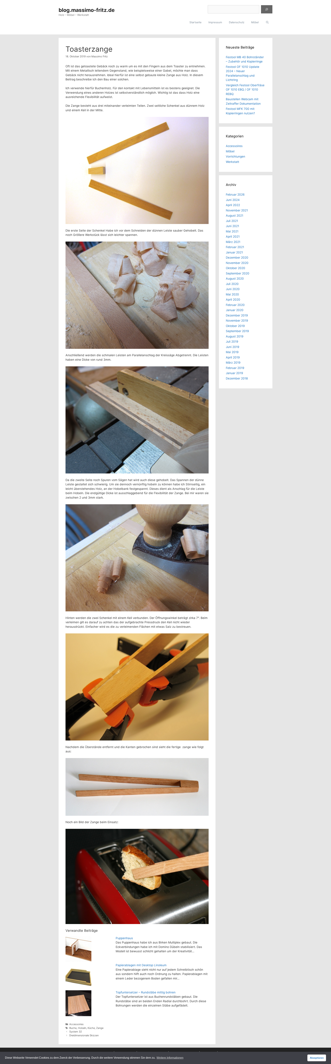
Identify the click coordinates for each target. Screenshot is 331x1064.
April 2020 (233, 299)
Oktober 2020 (235, 268)
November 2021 (237, 210)
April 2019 (233, 357)
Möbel (255, 22)
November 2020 (237, 263)
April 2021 (233, 236)
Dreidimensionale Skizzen (84, 1035)
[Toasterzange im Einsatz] (137, 876)
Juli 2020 (232, 284)
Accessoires (76, 1024)
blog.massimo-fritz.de (87, 10)
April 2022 (233, 205)
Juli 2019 (232, 341)
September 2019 (237, 331)
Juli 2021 (232, 221)
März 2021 (233, 242)
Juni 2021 (232, 226)
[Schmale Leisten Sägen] (137, 420)
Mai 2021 (232, 231)
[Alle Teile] (137, 170)
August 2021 (234, 215)
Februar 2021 (235, 247)
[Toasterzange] (137, 787)
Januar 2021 (234, 252)
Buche (73, 1027)
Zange (99, 1027)
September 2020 (237, 273)
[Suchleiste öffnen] (267, 22)
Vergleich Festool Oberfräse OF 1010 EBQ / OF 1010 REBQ (245, 90)
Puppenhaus (124, 938)
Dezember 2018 (237, 378)
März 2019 (233, 362)
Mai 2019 (232, 352)
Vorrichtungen (235, 156)
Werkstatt (232, 162)
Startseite (195, 22)
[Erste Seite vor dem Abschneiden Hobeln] (137, 295)
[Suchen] (266, 9)
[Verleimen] (137, 687)
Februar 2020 (235, 305)
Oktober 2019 (235, 326)
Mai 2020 (232, 294)
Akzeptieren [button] (317, 1057)
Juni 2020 (233, 289)
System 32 (75, 1031)
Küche (91, 1027)
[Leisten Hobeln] (137, 558)
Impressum (215, 22)
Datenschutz (236, 22)
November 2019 (237, 320)
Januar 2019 (234, 373)
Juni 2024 (233, 200)
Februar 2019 (235, 368)
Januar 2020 (234, 310)
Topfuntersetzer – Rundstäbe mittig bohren (145, 992)
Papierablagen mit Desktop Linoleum (141, 965)
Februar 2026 (235, 194)
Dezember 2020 (237, 257)
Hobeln (82, 1027)
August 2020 (235, 278)
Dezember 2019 (237, 315)
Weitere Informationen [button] (170, 1057)
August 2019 (234, 336)
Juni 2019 (232, 347)
